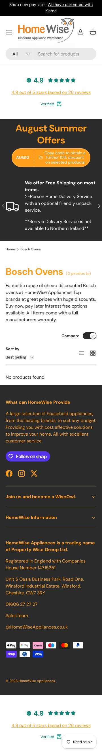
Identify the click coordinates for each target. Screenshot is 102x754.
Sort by (13, 348)
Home (10, 249)
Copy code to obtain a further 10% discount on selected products (65, 157)
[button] (93, 32)
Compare (70, 335)
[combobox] (51, 54)
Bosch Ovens (30, 249)
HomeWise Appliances (37, 681)
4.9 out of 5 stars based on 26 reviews (51, 92)
